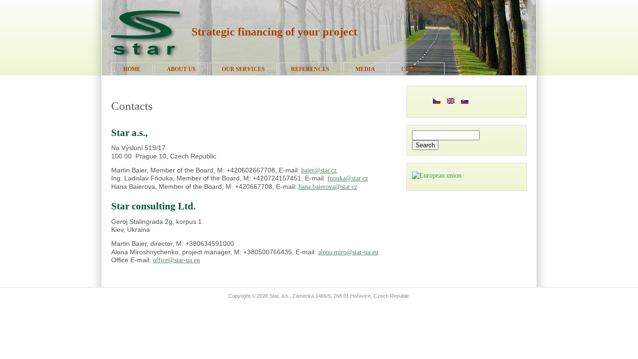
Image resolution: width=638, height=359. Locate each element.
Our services (243, 69)
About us (181, 69)
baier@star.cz (319, 170)
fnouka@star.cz (347, 178)
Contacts (416, 69)
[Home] (146, 59)
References (310, 69)
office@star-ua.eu (176, 260)
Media (365, 69)
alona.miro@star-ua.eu (348, 252)
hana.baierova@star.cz (327, 186)
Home (132, 69)
